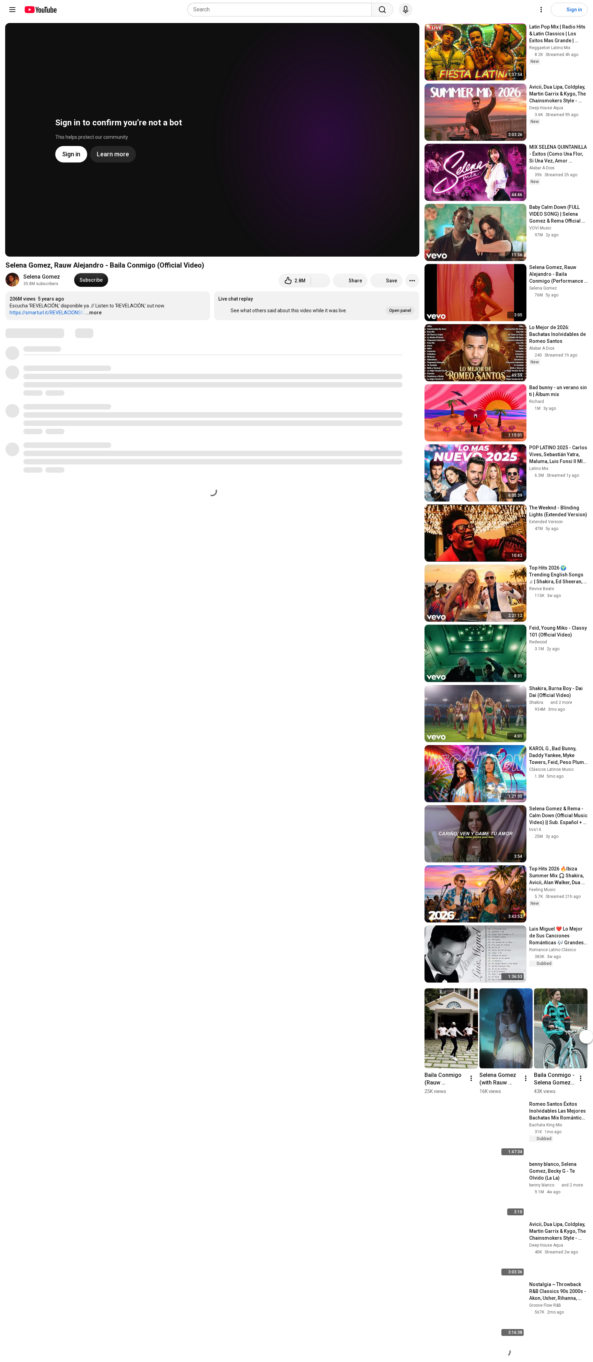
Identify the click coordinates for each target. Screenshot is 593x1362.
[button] (316, 305)
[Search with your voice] (405, 9)
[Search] (382, 9)
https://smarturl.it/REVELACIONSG (47, 312)
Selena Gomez (41, 276)
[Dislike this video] (320, 281)
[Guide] (12, 9)
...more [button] (93, 312)
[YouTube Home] (40, 9)
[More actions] (412, 281)
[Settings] (541, 9)
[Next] (586, 1037)
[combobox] (281, 9)
